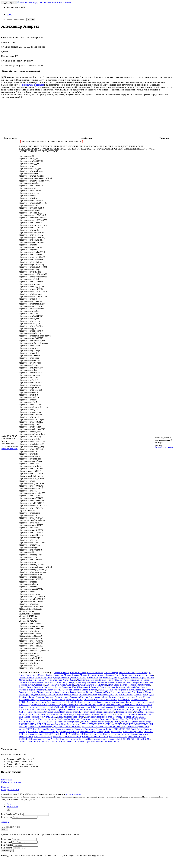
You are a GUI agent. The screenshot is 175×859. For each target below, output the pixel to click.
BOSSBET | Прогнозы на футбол (34, 739)
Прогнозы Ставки (121, 714)
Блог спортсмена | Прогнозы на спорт (96, 712)
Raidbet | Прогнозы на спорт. (127, 707)
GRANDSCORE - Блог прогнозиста (100, 699)
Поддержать (6, 779)
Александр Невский (71, 690)
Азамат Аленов (67, 685)
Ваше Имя (6, 839)
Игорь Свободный (36, 685)
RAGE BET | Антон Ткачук (123, 731)
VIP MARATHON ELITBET (95, 736)
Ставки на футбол (104, 729)
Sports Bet (115, 722)
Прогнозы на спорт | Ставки (67, 722)
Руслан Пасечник (63, 687)
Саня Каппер (83, 680)
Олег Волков (138, 692)
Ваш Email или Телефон (12, 814)
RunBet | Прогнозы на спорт (91, 741)
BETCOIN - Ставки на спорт (32, 702)
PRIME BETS (49, 717)
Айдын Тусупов (108, 697)
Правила (5, 787)
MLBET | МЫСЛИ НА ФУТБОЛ (34, 741)
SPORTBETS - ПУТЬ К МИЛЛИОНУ (45, 714)
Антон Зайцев (69, 680)
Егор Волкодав (143, 672)
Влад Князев (124, 677)
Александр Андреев (133, 680)
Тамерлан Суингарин (108, 694)
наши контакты (73, 794)
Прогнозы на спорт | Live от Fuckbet (36, 707)
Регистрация (167, 447)
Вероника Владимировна (56, 697)
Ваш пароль (6, 817)
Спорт (107, 731)
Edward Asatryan (94, 677)
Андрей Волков (38, 694)
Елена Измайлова (27, 699)
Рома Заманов (58, 699)
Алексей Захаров (54, 692)
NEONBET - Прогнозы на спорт (81, 702)
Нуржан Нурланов (126, 697)
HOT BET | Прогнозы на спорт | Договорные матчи (52, 731)
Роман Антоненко (106, 682)
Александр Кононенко (86, 682)
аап (123, 726)
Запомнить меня (12, 827)
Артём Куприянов (123, 675)
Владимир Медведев (44, 687)
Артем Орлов (144, 685)
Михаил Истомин (88, 675)
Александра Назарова (143, 675)
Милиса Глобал (45, 675)
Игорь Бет (58, 675)
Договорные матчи (56, 702)
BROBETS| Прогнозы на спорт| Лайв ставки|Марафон (87, 707)
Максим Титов (71, 694)
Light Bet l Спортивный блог (98, 717)
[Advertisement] (83, 117)
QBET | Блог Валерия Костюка (40, 729)
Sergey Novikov (116, 680)
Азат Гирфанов (118, 687)
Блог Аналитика (138, 714)
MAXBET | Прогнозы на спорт (95, 722)
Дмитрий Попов (36, 680)
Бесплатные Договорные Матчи (63, 704)
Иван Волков (101, 685)
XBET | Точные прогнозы (31, 712)
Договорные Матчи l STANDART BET (118, 719)
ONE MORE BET (122, 729)
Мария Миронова (127, 672)
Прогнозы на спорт (102, 709)
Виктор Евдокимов (88, 694)
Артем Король (54, 690)
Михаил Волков (71, 675)
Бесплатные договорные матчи (132, 699)
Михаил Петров (138, 677)
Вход (9, 804)
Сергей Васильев (78, 672)
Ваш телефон (7, 845)
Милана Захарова (106, 675)
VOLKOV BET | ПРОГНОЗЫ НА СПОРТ (102, 724)
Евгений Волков (89, 690)
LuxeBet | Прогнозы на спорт (70, 717)
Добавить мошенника (11, 782)
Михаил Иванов (26, 677)
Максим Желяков (86, 692)
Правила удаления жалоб (32, 85)
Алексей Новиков (43, 677)
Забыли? (5, 822)
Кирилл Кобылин (54, 694)
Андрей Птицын (140, 682)
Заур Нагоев (94, 697)
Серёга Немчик (143, 697)
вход (9, 14)
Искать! (30, 19)
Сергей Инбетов (95, 672)
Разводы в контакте (10, 789)
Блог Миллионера (87, 704)
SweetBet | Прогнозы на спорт (67, 736)
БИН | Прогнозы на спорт (109, 704)
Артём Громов (125, 694)
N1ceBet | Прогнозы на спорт (64, 739)
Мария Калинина (74, 699)
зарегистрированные (10, 449)
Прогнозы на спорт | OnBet (90, 731)
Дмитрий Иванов (61, 677)
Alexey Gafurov (133, 687)
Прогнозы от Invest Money (40, 726)
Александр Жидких (79, 697)
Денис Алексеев (78, 677)
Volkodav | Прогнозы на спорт (85, 719)
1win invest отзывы (137, 736)
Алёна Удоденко (123, 682)
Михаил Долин (141, 694)
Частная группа (74, 724)
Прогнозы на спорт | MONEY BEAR (75, 709)
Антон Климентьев (28, 675)
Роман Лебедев (111, 672)
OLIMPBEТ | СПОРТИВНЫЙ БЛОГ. (133, 739)
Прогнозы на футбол (121, 709)
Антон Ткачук (69, 692)
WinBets (57, 707)
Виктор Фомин (26, 687)
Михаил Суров (110, 677)
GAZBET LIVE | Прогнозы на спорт (61, 712)
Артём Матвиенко (53, 680)
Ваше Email (6, 842)
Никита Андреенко (119, 690)
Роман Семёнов (36, 697)
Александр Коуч (102, 692)
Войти (158, 447)
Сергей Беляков (44, 699)
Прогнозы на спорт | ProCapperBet (54, 719)
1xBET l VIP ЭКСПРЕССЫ (63, 741)
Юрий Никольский (81, 687)
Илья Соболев (114, 685)
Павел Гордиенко (36, 682)
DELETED (50, 682)
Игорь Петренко (136, 690)
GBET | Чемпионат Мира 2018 (51, 724)
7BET (140, 731)
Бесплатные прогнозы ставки (111, 702)
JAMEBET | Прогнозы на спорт (137, 704)
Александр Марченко (121, 692)
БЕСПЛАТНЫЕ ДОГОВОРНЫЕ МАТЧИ (63, 734)
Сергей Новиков (61, 672)
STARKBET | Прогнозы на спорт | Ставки (101, 726)
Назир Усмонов (38, 692)
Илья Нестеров (129, 685)
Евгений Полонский (100, 687)
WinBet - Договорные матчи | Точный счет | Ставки (88, 714)
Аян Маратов (52, 685)
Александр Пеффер (66, 682)
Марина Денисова (99, 680)
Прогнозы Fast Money (85, 729)
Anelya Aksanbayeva (84, 685)
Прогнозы (108, 734)
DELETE (76, 726)
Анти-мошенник (64, 2)
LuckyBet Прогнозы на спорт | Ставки (97, 739)
